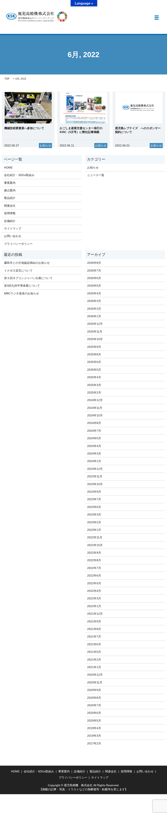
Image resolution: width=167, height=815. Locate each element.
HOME (8, 167)
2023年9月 (94, 491)
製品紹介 (9, 198)
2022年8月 (94, 560)
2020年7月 (94, 705)
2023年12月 (95, 468)
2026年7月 (94, 270)
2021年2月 (94, 659)
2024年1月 (94, 461)
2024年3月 (94, 453)
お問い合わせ (12, 236)
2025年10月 (95, 339)
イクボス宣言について (18, 270)
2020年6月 (94, 712)
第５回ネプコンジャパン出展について (28, 278)
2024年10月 (95, 415)
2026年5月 (94, 285)
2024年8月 (94, 423)
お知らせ (93, 167)
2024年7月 (94, 430)
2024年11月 (94, 407)
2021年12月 (95, 613)
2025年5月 (94, 369)
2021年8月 (94, 629)
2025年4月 (94, 377)
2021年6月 (94, 644)
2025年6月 (94, 362)
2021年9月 (94, 621)
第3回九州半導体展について (22, 285)
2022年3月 (94, 598)
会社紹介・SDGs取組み (19, 175)
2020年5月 (94, 720)
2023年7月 (94, 499)
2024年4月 (94, 446)
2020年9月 (94, 690)
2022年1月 (94, 606)
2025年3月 (94, 385)
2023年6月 (94, 507)
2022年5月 (94, 583)
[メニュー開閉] (157, 18)
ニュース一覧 (95, 175)
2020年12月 (95, 674)
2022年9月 (94, 552)
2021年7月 (94, 636)
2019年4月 (94, 728)
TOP (6, 78)
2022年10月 (95, 545)
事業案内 (9, 182)
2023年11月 (94, 476)
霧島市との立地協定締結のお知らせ (27, 262)
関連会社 (9, 205)
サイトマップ (12, 228)
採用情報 (9, 213)
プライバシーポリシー (18, 243)
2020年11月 (94, 682)
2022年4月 (94, 590)
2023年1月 (94, 529)
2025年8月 (94, 354)
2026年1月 (94, 316)
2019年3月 (94, 735)
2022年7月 (94, 568)
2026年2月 (94, 308)
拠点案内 (9, 190)
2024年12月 (95, 400)
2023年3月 (94, 514)
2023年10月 (95, 484)
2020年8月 (94, 697)
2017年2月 (94, 743)
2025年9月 (94, 346)
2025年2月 (94, 392)
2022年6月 (94, 575)
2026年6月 (94, 278)
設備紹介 (9, 221)
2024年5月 (94, 438)
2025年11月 (94, 331)
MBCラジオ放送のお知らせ (21, 293)
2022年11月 (94, 537)
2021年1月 (94, 667)
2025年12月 (95, 323)
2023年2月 (94, 522)
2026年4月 (94, 293)
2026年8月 (94, 262)
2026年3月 (94, 301)
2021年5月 (94, 651)
